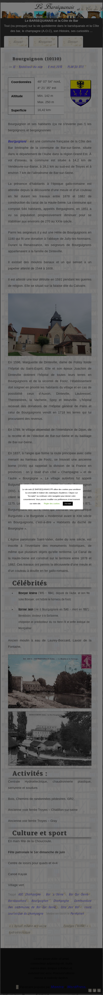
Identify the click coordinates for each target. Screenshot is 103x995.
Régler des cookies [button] (52, 503)
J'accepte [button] (67, 504)
